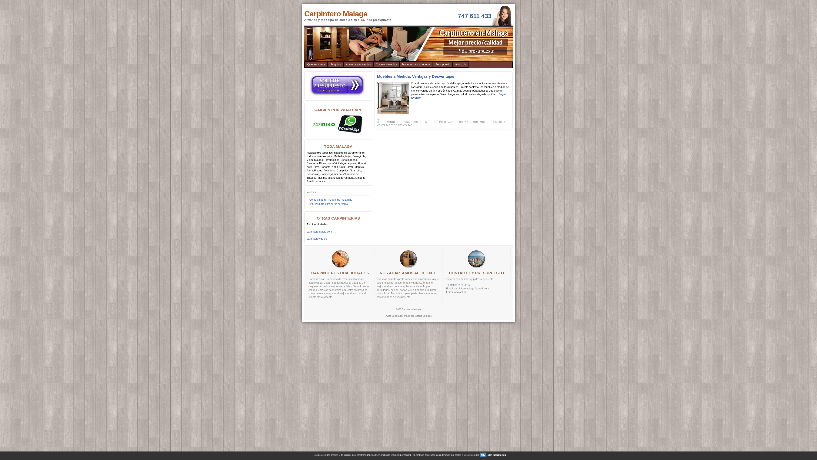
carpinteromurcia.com (319, 231)
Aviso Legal (391, 316)
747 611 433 (474, 16)
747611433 (324, 124)
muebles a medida (493, 122)
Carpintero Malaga (335, 13)
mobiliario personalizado (458, 122)
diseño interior (425, 122)
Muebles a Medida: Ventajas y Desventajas (415, 76)
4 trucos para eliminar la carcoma (328, 204)
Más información (496, 454)
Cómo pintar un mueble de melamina (330, 199)
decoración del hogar (394, 122)
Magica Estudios (423, 316)
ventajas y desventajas (395, 125)
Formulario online (456, 292)
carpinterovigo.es (317, 238)
